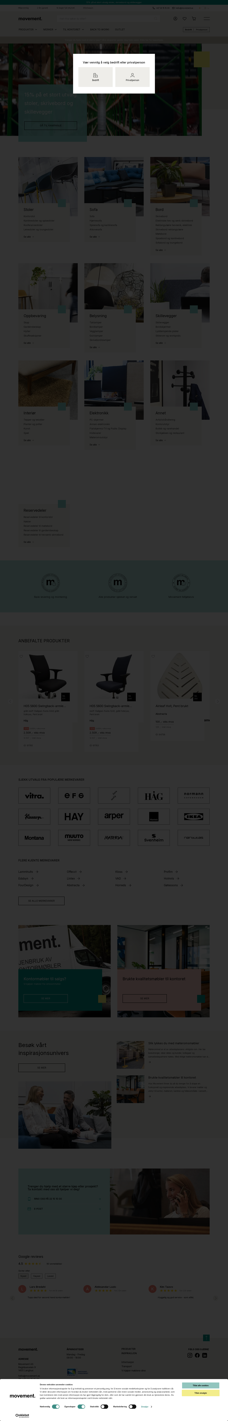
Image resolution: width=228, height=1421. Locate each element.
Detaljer (144, 1407)
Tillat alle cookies (201, 1385)
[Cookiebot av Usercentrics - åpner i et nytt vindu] (22, 1416)
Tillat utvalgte (200, 1393)
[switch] (81, 1407)
